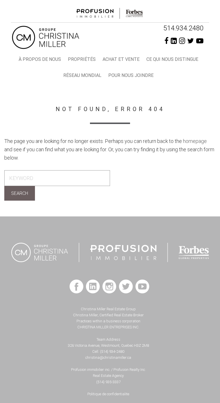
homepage (195, 141)
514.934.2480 (183, 28)
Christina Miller (70, 37)
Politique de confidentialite (108, 394)
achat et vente (121, 59)
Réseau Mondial (82, 75)
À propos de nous (40, 59)
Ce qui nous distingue (172, 59)
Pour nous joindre (131, 75)
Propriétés (82, 59)
